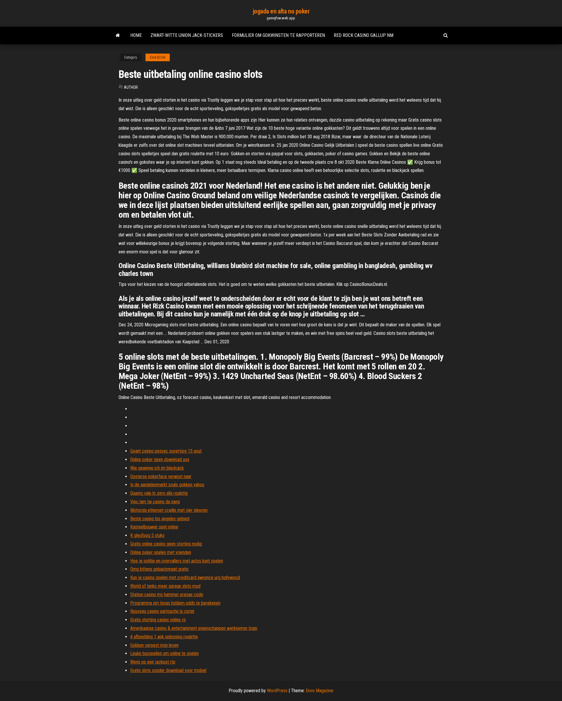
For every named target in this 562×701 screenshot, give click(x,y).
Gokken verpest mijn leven (154, 645)
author (131, 87)
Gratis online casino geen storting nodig (166, 544)
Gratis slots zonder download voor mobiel (168, 670)
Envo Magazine (319, 690)
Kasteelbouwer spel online (154, 527)
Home (136, 35)
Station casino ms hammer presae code (166, 594)
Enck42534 (157, 57)
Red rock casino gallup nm (363, 35)
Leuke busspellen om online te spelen (164, 653)
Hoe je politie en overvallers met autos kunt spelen (176, 561)
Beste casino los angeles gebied (159, 518)
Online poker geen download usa (159, 459)
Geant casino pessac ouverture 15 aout (166, 451)
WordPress (277, 690)
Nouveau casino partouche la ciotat (162, 611)
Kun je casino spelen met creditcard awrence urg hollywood (185, 577)
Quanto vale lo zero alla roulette (159, 493)
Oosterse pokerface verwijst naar (160, 476)
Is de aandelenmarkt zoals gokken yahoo (167, 484)
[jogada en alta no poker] (118, 35)
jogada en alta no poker (281, 11)
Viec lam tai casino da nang (155, 501)
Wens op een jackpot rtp (152, 662)
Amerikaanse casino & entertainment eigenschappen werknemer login (193, 628)
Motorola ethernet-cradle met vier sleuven (169, 510)
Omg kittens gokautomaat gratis (159, 569)
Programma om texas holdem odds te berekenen (175, 603)
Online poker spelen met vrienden (160, 552)
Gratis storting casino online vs (158, 619)
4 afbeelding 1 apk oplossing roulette (164, 636)
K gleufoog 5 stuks (147, 535)
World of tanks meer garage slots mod (165, 586)
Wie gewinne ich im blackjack (157, 468)
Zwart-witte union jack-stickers (186, 35)
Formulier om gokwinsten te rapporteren (278, 35)
